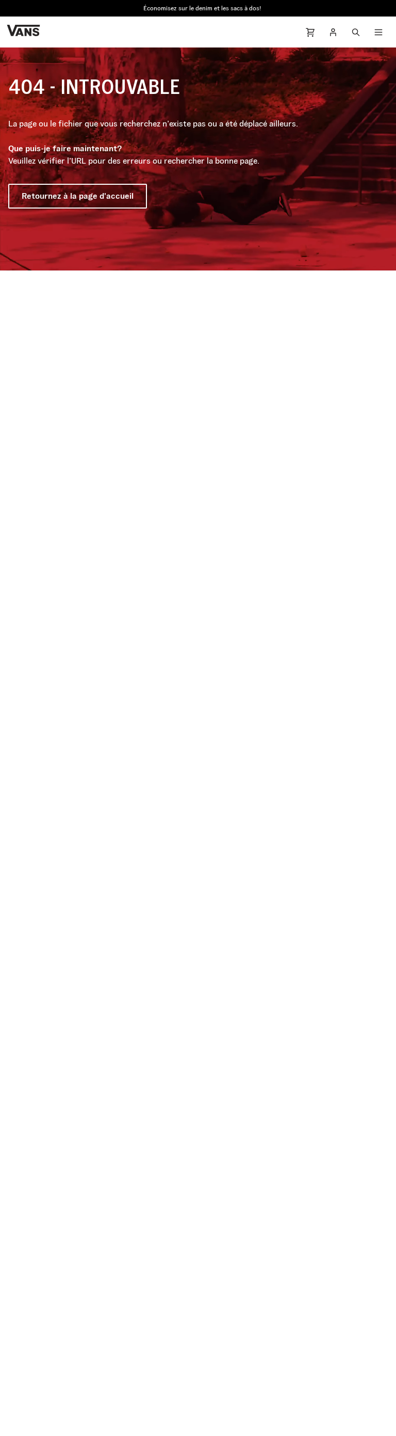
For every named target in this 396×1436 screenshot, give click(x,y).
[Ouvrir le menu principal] (378, 32)
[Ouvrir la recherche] (355, 32)
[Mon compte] (333, 32)
